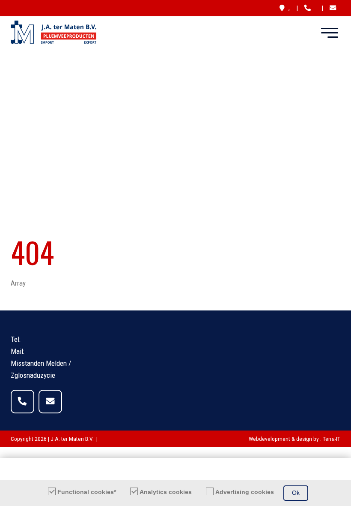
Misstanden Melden (39, 363)
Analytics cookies (166, 492)
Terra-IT (331, 438)
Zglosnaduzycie (33, 375)
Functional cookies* (86, 492)
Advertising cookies (244, 492)
